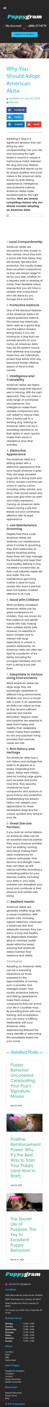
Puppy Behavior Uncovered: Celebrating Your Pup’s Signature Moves (22, 1081)
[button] (5, 8)
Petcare (13, 102)
